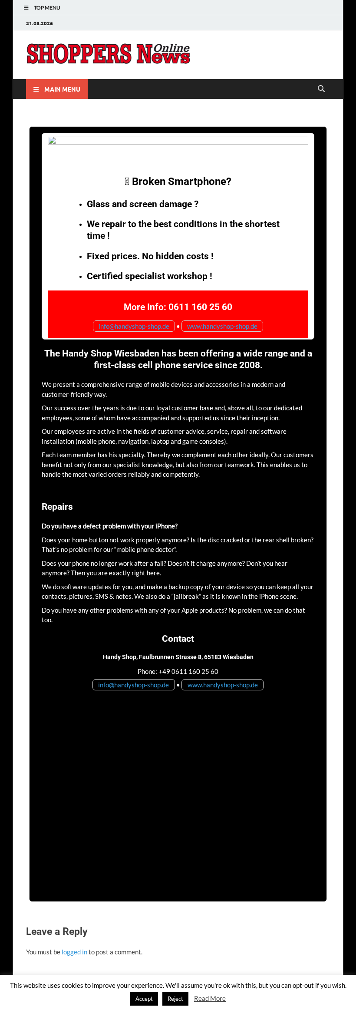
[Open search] (321, 89)
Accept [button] (144, 998)
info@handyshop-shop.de (134, 326)
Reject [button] (175, 998)
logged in (74, 952)
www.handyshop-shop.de (222, 326)
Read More (210, 998)
